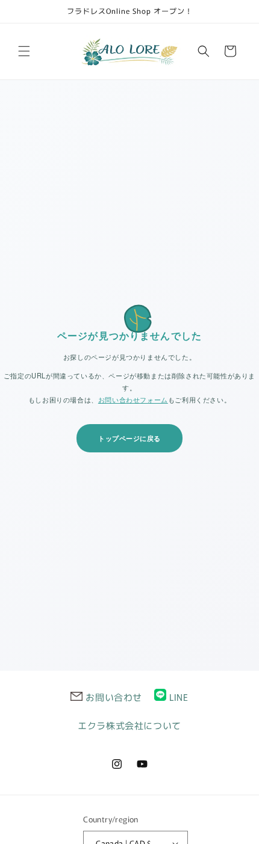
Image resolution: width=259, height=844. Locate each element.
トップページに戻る (129, 438)
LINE (178, 697)
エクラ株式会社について (129, 725)
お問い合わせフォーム (133, 399)
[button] (24, 51)
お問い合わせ (114, 697)
